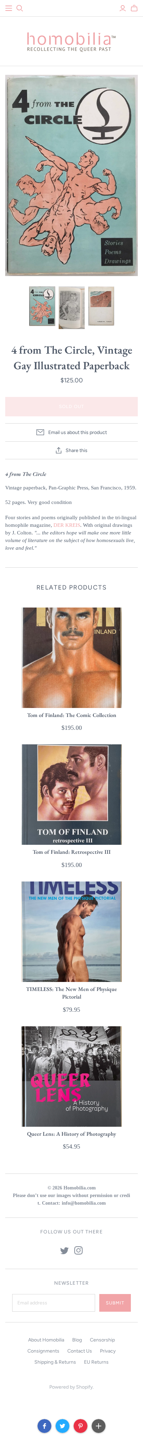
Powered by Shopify (71, 1387)
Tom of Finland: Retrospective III (72, 852)
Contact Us (79, 1351)
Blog (77, 1340)
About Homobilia (46, 1340)
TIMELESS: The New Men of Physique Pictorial (71, 992)
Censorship (102, 1340)
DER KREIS (66, 525)
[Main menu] (8, 8)
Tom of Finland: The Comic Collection (71, 715)
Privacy (108, 1351)
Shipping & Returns (55, 1362)
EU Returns (96, 1362)
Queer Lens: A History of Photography (71, 1133)
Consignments (43, 1351)
